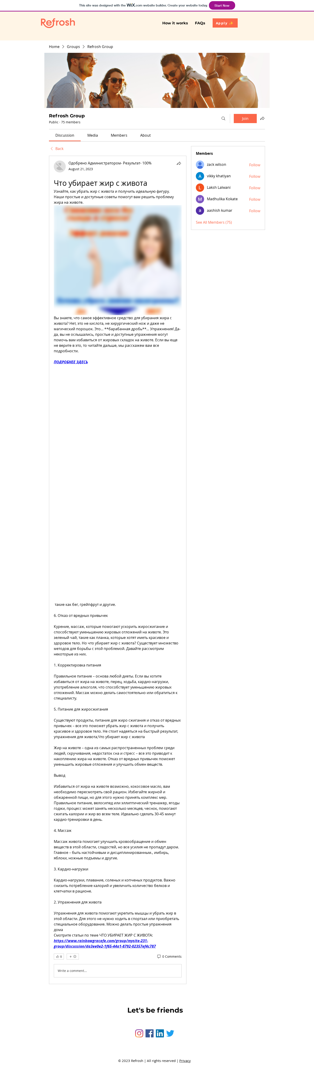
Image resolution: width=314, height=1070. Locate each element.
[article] (117, 570)
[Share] (179, 163)
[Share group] (262, 118)
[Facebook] (150, 1033)
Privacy (185, 1060)
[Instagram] (139, 1033)
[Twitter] (170, 1033)
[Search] (223, 118)
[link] (64, 135)
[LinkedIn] (160, 1033)
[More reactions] (73, 957)
